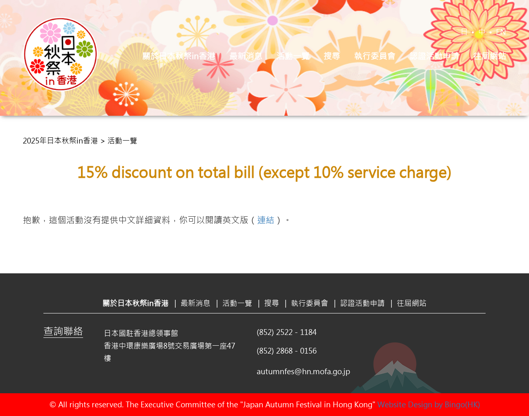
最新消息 (245, 55)
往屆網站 (489, 55)
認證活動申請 (434, 55)
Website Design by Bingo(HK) (428, 404)
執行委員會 (375, 55)
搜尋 (332, 55)
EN (501, 32)
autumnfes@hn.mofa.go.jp (303, 371)
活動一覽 (293, 55)
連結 (265, 219)
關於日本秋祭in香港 (178, 55)
